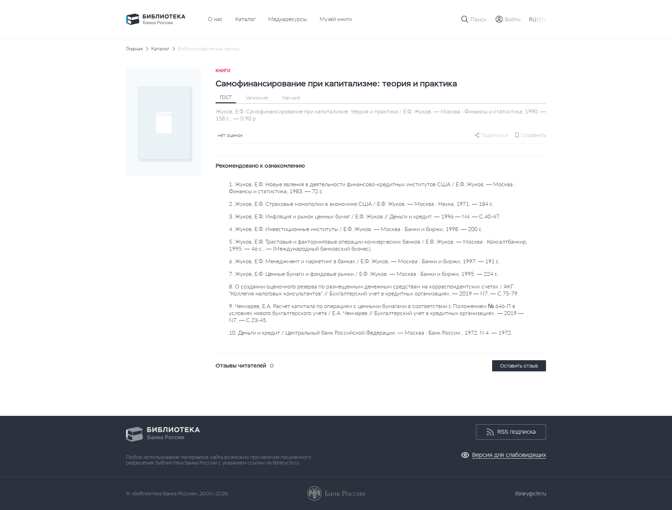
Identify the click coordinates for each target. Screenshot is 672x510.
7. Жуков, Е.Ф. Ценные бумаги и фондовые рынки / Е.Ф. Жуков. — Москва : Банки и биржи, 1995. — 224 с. (364, 273)
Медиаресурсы (287, 18)
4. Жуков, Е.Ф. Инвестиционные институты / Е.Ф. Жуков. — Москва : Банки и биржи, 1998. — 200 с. (356, 228)
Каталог (245, 18)
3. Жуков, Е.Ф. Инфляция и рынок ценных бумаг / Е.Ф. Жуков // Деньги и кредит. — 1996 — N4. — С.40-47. (364, 216)
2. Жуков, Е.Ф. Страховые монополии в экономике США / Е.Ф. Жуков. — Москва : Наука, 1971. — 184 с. (361, 203)
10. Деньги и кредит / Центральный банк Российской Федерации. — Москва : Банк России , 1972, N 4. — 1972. (370, 332)
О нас (215, 18)
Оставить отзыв (519, 366)
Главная (134, 48)
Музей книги (336, 18)
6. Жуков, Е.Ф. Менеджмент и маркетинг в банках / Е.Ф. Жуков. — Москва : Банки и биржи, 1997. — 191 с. (364, 261)
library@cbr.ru (530, 493)
